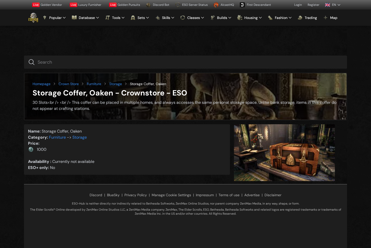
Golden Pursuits (125, 5)
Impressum (205, 195)
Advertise (252, 195)
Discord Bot (161, 5)
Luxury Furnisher (86, 5)
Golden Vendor (47, 5)
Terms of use (229, 195)
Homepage (41, 84)
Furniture (94, 84)
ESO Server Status (195, 5)
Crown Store (69, 84)
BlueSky (113, 195)
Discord (96, 195)
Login (298, 5)
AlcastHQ (227, 5)
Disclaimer (272, 195)
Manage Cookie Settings (171, 195)
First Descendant (259, 5)
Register (313, 5)
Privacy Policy (135, 195)
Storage (115, 84)
